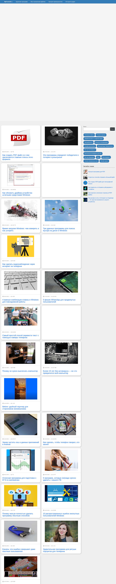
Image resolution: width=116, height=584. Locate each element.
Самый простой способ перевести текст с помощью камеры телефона (20, 336)
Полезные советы (89, 135)
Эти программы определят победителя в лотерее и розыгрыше (61, 156)
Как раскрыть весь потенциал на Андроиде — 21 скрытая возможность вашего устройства (100, 199)
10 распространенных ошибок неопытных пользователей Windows (61, 515)
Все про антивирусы (90, 149)
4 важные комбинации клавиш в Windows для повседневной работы (20, 301)
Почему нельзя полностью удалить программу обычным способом (17, 515)
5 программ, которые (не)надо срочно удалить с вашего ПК (59, 479)
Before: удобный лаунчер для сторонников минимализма (15, 408)
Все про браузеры (89, 157)
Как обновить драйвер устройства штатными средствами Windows (17, 194)
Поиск (84, 126)
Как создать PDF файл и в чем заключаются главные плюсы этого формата (17, 157)
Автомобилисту (88, 142)
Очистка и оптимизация (101, 142)
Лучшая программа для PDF (96, 171)
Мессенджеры (106, 157)
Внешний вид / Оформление (105, 146)
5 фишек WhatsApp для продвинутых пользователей (59, 301)
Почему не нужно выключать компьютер (20, 371)
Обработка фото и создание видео (94, 138)
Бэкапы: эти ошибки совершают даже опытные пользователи (18, 550)
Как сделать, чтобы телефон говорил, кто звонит (61, 443)
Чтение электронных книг (91, 161)
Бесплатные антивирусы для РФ (93, 153)
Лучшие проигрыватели (55, 1)
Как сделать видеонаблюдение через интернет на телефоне (18, 265)
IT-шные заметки (101, 135)
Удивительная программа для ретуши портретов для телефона (59, 550)
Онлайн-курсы (104, 161)
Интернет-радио (70, 1)
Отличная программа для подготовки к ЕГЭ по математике (19, 479)
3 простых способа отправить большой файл (101, 177)
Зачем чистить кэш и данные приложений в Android (20, 443)
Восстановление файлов (38, 1)
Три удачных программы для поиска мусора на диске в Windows (59, 229)
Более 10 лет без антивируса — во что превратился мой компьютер (60, 372)
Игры (98, 157)
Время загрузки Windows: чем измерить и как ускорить (20, 229)
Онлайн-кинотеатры (90, 146)
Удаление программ (22, 1)
